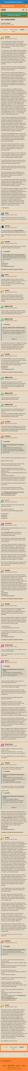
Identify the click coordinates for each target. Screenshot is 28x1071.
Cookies (23, 1065)
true (5, 251)
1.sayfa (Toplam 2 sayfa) (14, 30)
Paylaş (7, 1055)
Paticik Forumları (7, 6)
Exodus (7, 290)
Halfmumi (7, 436)
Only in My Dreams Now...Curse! (8, 494)
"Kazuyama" (18, 510)
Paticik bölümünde (8, 817)
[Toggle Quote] (3, 251)
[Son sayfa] (26, 30)
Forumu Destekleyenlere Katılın (13, 2)
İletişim (18, 1065)
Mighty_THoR (8, 306)
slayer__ (7, 660)
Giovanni (7, 226)
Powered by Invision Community (14, 1068)
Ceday (7, 213)
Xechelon (7, 421)
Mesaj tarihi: (11, 38)
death (9, 493)
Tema (4, 1065)
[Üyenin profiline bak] (2, 37)
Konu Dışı (12, 24)
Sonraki (22, 29)
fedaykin (8, 23)
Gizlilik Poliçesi (11, 1065)
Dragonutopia (9, 645)
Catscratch (8, 523)
